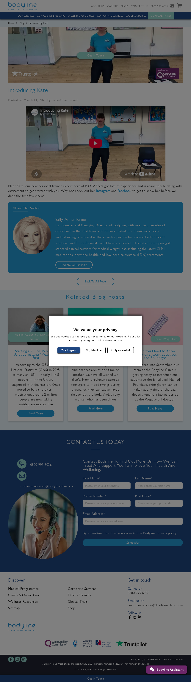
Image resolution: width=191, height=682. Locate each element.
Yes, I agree (68, 350)
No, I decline (94, 350)
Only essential (120, 350)
